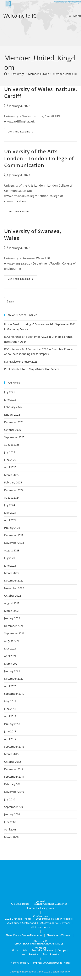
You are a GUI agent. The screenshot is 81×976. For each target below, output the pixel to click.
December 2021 (13, 626)
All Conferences (40, 927)
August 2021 (11, 641)
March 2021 (11, 663)
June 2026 (10, 399)
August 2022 (11, 603)
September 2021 (14, 633)
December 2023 (13, 535)
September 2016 (14, 746)
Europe (62, 950)
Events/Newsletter (32, 935)
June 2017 (10, 731)
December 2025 (13, 422)
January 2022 (12, 618)
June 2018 (10, 709)
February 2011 (13, 784)
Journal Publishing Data (40, 908)
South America (51, 954)
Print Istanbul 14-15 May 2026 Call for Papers (31, 369)
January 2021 (12, 671)
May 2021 (10, 648)
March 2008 (11, 837)
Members (40, 947)
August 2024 (11, 497)
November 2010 (14, 792)
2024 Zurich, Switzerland (21, 923)
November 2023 (14, 543)
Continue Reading (22, 132)
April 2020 (10, 686)
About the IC (40, 941)
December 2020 (13, 678)
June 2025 (10, 460)
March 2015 (11, 754)
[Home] (5, 74)
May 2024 (10, 513)
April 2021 (10, 656)
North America (29, 954)
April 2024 (10, 520)
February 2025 (13, 482)
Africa (14, 950)
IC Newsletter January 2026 (20, 361)
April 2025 (10, 467)
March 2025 (11, 475)
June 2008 (10, 822)
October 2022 (12, 595)
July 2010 (9, 799)
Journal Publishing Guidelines (50, 904)
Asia (24, 950)
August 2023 (11, 550)
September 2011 (14, 776)
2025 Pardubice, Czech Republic (54, 918)
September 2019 (14, 694)
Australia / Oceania (43, 950)
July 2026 (9, 392)
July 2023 (9, 558)
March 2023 (11, 573)
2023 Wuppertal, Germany (55, 923)
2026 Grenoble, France (18, 918)
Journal (41, 901)
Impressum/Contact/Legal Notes (52, 962)
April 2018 (10, 716)
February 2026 (13, 407)
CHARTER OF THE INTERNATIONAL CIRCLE (39, 943)
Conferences (40, 916)
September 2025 (14, 437)
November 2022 (14, 588)
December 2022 (13, 580)
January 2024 (12, 528)
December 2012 (13, 769)
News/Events (13, 935)
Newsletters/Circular (59, 935)
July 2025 (9, 452)
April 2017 (10, 739)
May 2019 (10, 701)
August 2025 (11, 445)
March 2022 (11, 611)
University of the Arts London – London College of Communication (39, 158)
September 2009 (14, 807)
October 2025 (12, 430)
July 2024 (9, 505)
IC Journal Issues (20, 904)
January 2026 (12, 414)
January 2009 (12, 814)
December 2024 (13, 490)
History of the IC (20, 962)
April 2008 (10, 829)
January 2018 (12, 724)
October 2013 (12, 762)
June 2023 (10, 565)
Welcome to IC (19, 15)
